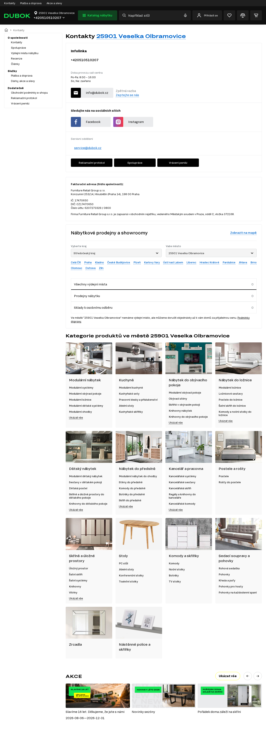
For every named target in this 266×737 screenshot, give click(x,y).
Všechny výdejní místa (90, 284)
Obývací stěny (178, 398)
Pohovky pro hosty (231, 586)
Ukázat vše (76, 417)
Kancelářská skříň (180, 488)
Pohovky (224, 574)
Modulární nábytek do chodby (138, 476)
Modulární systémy (81, 387)
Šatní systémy (78, 580)
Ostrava (90, 267)
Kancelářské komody (182, 503)
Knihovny (75, 586)
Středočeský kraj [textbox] (84, 253)
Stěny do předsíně (131, 482)
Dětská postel (78, 488)
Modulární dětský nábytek (85, 476)
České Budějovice (118, 262)
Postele (224, 476)
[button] (248, 676)
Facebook (93, 122)
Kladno (99, 262)
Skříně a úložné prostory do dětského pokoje (86, 496)
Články (15, 63)
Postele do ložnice (231, 399)
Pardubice (229, 262)
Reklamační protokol (24, 98)
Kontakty (9, 3)
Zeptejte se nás (127, 95)
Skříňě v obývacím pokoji (184, 404)
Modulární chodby (80, 411)
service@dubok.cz (87, 148)
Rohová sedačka (229, 568)
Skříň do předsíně (130, 500)
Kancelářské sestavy (182, 482)
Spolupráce (18, 47)
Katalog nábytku (99, 15)
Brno (253, 262)
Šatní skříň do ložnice (232, 405)
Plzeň (137, 262)
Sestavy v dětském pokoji (85, 482)
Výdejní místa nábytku (24, 53)
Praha (88, 262)
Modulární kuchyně (131, 387)
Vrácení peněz (20, 103)
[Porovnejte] (243, 15)
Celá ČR (76, 262)
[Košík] (256, 15)
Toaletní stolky (128, 581)
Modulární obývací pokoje (85, 393)
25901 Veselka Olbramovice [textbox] (186, 253)
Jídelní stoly (126, 405)
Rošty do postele (230, 482)
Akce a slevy (54, 3)
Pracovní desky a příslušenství (138, 399)
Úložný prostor (78, 568)
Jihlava (243, 262)
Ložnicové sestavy (231, 393)
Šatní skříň (76, 574)
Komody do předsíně (132, 488)
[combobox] (116, 253)
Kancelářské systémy (182, 476)
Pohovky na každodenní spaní (238, 592)
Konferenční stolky (131, 575)
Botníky (174, 575)
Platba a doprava (31, 3)
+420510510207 (85, 60)
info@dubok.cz (97, 92)
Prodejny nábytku (87, 296)
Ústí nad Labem (173, 262)
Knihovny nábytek (180, 410)
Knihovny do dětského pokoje (88, 503)
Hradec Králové (209, 262)
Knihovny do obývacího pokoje (188, 416)
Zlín (101, 267)
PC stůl (123, 563)
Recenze (16, 58)
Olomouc (76, 267)
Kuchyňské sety (129, 393)
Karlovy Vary (152, 262)
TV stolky (175, 581)
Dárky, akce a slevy (23, 80)
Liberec (191, 262)
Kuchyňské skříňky (131, 411)
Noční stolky (177, 569)
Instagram (136, 122)
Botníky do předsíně (132, 494)
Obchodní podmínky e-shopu (29, 92)
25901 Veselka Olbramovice (141, 36)
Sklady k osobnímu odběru (93, 307)
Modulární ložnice (80, 399)
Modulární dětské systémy (86, 405)
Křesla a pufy (227, 580)
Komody (174, 563)
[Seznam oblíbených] (229, 15)
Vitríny (73, 592)
